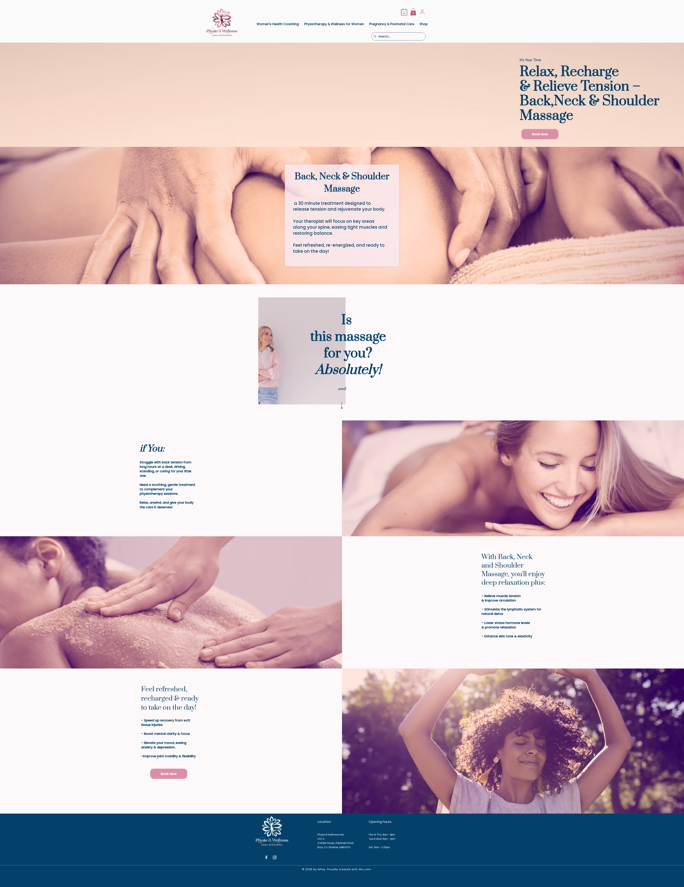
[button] (413, 12)
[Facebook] (266, 857)
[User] (422, 12)
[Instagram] (274, 857)
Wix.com (365, 869)
